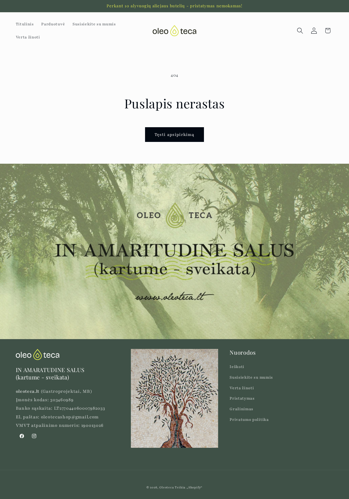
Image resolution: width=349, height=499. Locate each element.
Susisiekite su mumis (251, 377)
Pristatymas (242, 398)
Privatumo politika (249, 419)
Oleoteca (166, 487)
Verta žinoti (242, 388)
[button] (300, 31)
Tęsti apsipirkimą (175, 134)
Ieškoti (237, 366)
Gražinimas (241, 409)
